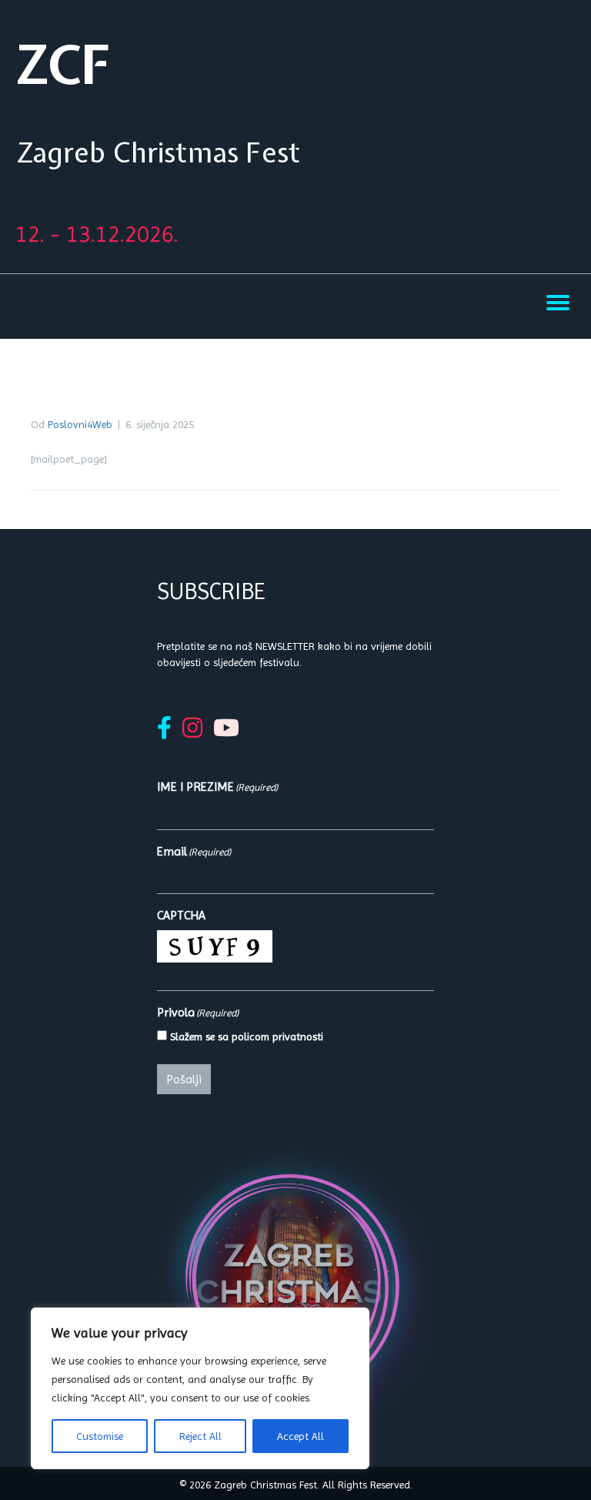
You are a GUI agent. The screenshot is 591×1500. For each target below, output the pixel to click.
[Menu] (558, 303)
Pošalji (184, 1079)
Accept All (300, 1436)
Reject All (200, 1436)
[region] (200, 1388)
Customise (99, 1436)
